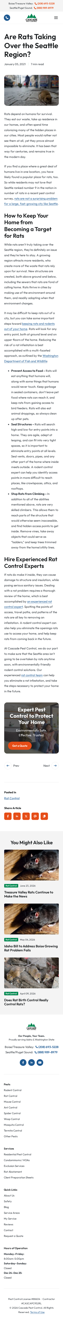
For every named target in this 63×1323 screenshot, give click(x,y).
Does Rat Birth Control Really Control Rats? (26, 1002)
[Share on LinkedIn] (17, 816)
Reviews (8, 1224)
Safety (8, 1201)
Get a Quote (19, 745)
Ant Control (10, 1107)
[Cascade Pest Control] (31, 18)
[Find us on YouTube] (40, 1062)
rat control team (32, 675)
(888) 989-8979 (45, 7)
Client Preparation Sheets (18, 1177)
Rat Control (12, 798)
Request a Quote (13, 1236)
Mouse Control (12, 1101)
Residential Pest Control (17, 1154)
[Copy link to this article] (44, 816)
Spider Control (12, 1113)
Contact (8, 1230)
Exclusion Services (14, 1166)
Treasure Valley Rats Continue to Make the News (28, 894)
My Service (10, 1218)
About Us (9, 1195)
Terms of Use (37, 1312)
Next (46, 765)
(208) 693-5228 (46, 3)
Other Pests (11, 1136)
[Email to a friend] (35, 816)
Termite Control (13, 1130)
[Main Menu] (56, 18)
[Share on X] (26, 816)
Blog (6, 1207)
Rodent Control (12, 1090)
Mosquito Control (14, 1124)
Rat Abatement (13, 1171)
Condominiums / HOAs (17, 1160)
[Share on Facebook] (8, 816)
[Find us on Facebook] (23, 1062)
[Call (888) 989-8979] (7, 18)
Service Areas (12, 1212)
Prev (16, 765)
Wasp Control (12, 1119)
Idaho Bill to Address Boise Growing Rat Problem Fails (31, 948)
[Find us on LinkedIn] (31, 1062)
